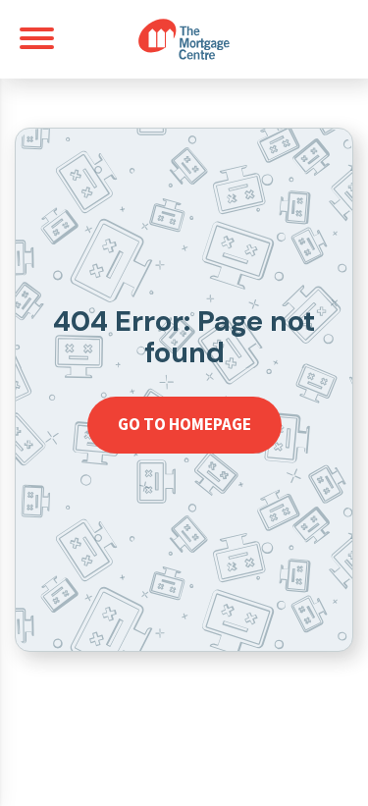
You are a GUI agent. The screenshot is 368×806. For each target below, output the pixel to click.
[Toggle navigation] (37, 38)
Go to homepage (184, 424)
